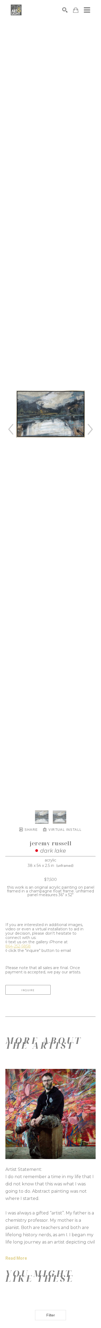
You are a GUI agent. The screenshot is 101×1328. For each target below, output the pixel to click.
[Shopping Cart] (75, 10)
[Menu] (87, 10)
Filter (50, 1315)
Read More (16, 1258)
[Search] (65, 10)
